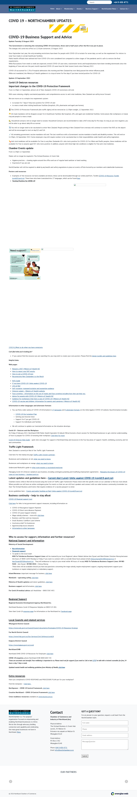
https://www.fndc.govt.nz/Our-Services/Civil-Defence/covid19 (31, 636)
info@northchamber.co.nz (64, 750)
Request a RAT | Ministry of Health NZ (26, 369)
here (78, 178)
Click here (12, 503)
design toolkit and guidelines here (104, 356)
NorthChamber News (109, 9)
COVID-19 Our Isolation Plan (26, 414)
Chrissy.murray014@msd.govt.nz (102, 559)
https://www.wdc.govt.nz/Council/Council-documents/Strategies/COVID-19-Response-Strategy (43, 628)
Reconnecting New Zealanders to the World (28, 376)
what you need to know (44, 463)
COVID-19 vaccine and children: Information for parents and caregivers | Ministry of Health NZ (46, 401)
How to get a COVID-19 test (22, 374)
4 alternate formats (72, 410)
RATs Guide (16, 381)
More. (19, 732)
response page (28, 611)
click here (40, 515)
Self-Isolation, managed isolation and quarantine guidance (33, 388)
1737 (94, 660)
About (58, 9)
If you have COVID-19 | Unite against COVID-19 (29, 383)
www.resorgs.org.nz (45, 697)
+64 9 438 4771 (121, 2)
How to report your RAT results (23, 371)
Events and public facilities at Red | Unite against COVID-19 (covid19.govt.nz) (54, 491)
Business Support (92, 9)
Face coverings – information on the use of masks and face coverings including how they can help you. (49, 394)
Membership (68, 9)
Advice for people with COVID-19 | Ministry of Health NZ (32, 396)
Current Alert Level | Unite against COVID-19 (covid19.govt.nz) (80, 478)
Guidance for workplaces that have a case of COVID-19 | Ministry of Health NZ (40, 399)
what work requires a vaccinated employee (47, 467)
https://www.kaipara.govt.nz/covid (21, 645)
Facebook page (66, 611)
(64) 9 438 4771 (61, 747)
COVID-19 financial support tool (20, 499)
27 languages (57, 410)
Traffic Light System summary (44, 455)
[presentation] (11, 781)
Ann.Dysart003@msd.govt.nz (23, 561)
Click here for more (58, 435)
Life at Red (16, 386)
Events (79, 9)
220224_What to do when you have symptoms (26, 347)
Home (52, 9)
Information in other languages (23, 528)
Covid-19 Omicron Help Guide (19, 440)
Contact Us (124, 9)
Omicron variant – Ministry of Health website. (28, 391)
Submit (84, 756)
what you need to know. (42, 459)
